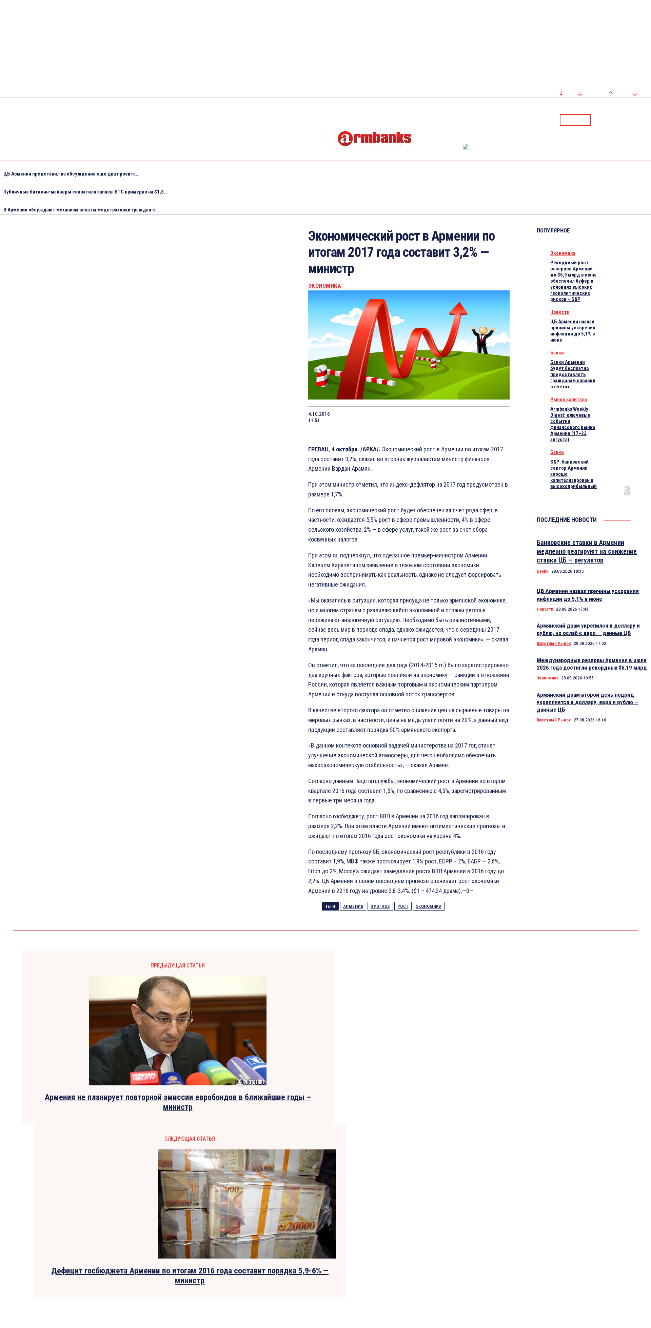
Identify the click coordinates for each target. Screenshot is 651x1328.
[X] (377, 417)
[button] (598, 119)
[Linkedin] (647, 120)
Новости (560, 312)
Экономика (324, 286)
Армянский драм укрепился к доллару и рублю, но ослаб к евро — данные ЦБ (588, 629)
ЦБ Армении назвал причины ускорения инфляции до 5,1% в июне (572, 331)
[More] (498, 417)
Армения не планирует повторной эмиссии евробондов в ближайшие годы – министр (178, 1102)
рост (403, 906)
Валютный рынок (554, 643)
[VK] (449, 417)
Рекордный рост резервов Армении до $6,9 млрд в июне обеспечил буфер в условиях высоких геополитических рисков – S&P (573, 281)
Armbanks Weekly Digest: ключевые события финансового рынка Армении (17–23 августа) (572, 424)
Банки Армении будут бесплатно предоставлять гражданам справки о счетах (572, 374)
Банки (557, 353)
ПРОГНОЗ (380, 906)
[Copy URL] (473, 417)
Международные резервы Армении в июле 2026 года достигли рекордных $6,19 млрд (592, 664)
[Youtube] (638, 120)
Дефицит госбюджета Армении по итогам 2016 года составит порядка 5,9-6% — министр (190, 1275)
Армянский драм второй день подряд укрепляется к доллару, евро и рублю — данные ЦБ (587, 702)
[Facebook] (622, 120)
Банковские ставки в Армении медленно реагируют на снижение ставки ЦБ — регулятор (587, 551)
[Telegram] (630, 120)
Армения (353, 906)
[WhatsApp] (401, 417)
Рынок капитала (568, 399)
